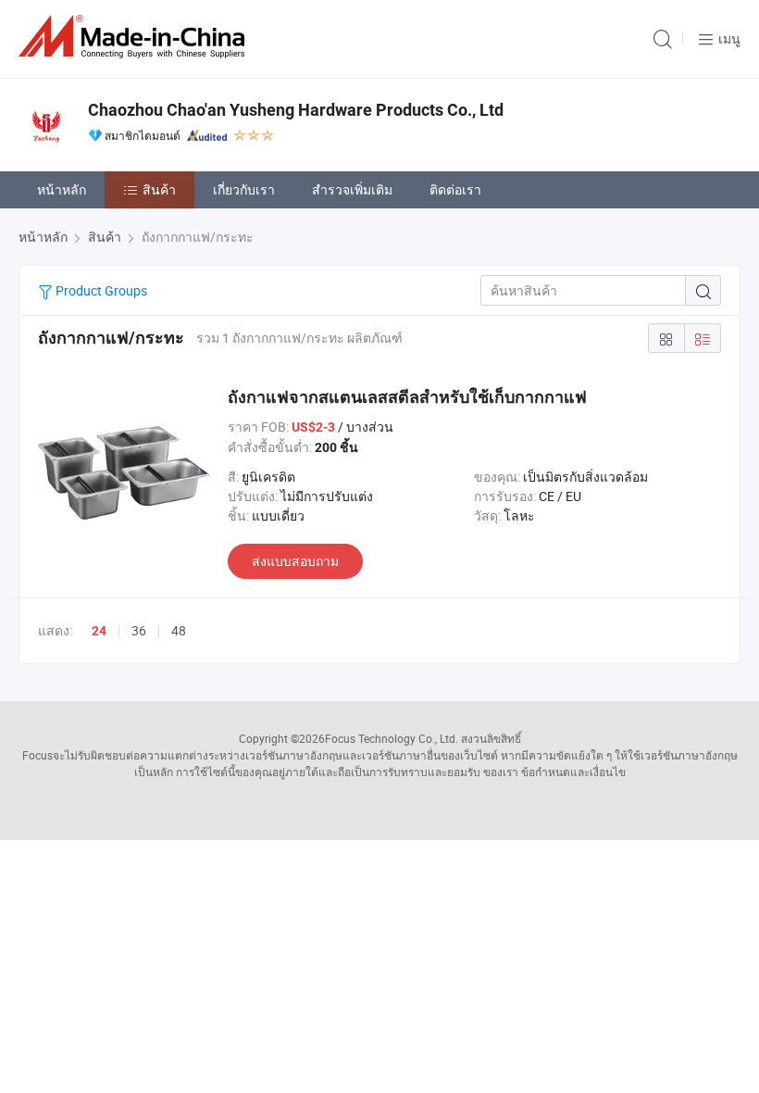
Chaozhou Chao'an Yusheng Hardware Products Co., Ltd (296, 109)
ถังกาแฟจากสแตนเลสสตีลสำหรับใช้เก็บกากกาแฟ (407, 397)
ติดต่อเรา (455, 189)
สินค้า (159, 189)
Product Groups (100, 290)
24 (99, 630)
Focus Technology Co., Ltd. (391, 738)
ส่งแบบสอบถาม (295, 561)
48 (178, 630)
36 (138, 630)
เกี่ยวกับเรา (244, 189)
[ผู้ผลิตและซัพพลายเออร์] (135, 36)
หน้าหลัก (61, 189)
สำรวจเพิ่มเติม (352, 189)
